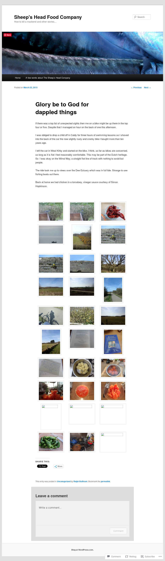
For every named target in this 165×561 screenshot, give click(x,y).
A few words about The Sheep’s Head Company (48, 77)
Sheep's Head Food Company (48, 16)
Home (17, 77)
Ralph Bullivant (80, 481)
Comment (118, 530)
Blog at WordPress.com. (82, 549)
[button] (51, 212)
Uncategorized (63, 481)
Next (147, 87)
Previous (136, 87)
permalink (105, 481)
